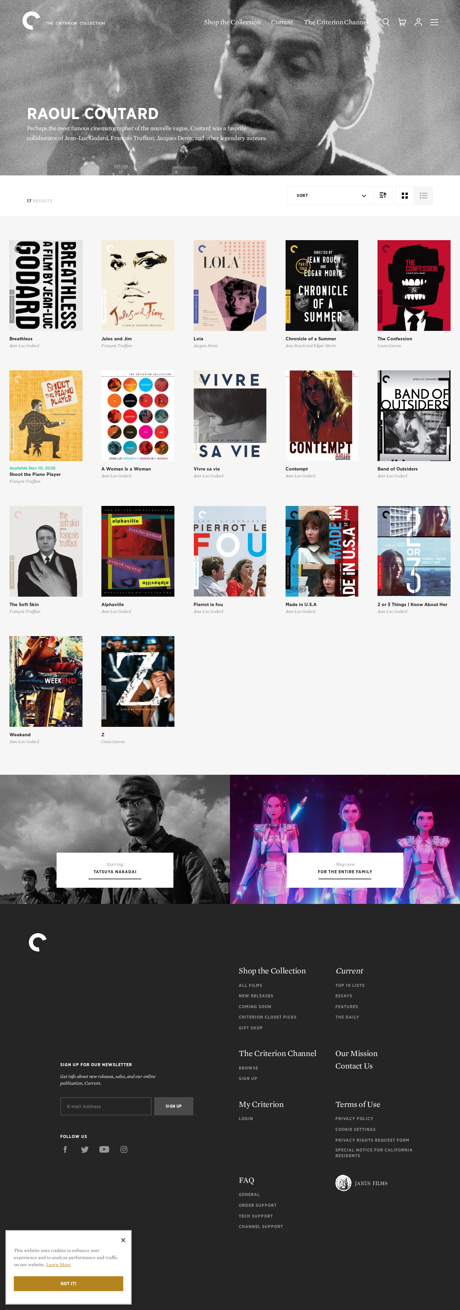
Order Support (258, 1205)
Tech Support (256, 1216)
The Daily (347, 1017)
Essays (343, 995)
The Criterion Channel (336, 22)
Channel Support (261, 1226)
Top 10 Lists (350, 985)
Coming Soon (255, 1006)
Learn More (58, 1264)
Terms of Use (357, 1104)
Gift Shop (251, 1027)
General (249, 1194)
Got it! (69, 1283)
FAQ (246, 1180)
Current (282, 22)
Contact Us (354, 1065)
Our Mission (356, 1053)
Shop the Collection (232, 22)
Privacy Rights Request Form (372, 1140)
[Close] (123, 1240)
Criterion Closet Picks (268, 1017)
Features (346, 1006)
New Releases (256, 995)
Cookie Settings (355, 1129)
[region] (68, 1267)
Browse (248, 1068)
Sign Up (248, 1078)
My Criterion (261, 1104)
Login (246, 1118)
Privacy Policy (354, 1118)
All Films (250, 985)
